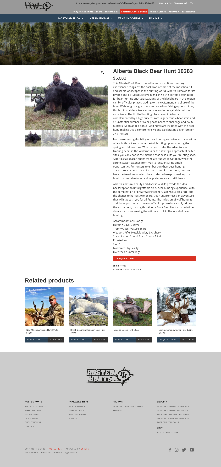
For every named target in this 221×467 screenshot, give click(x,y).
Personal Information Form (173, 414)
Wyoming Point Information (173, 418)
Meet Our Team (33, 410)
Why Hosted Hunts (35, 406)
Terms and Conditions (51, 452)
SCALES (85, 449)
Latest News (31, 418)
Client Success (33, 422)
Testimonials (32, 414)
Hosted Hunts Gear (167, 432)
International (99, 18)
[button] (102, 73)
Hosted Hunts (56, 449)
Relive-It (117, 410)
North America (69, 18)
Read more (56, 340)
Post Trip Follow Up (168, 422)
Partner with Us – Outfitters (173, 406)
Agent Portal (71, 452)
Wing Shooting (129, 18)
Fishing (154, 18)
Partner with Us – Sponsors (172, 410)
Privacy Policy (31, 452)
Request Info (126, 258)
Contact (29, 426)
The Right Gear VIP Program (128, 406)
